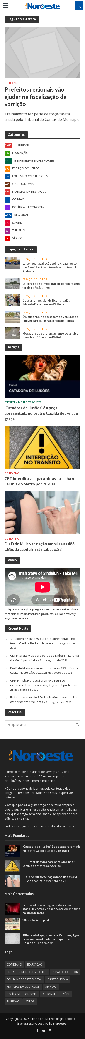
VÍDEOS (30, 1001)
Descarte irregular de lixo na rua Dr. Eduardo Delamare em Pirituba (46, 302)
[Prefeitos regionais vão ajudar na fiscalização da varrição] (42, 52)
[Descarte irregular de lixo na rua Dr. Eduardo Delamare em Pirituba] (12, 300)
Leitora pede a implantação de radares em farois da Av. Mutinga (51, 285)
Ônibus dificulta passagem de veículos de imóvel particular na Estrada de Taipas (50, 319)
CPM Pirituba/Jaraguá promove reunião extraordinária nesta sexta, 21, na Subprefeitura (43, 682)
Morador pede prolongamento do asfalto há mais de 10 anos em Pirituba (50, 335)
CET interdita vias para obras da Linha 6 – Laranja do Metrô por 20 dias (41, 481)
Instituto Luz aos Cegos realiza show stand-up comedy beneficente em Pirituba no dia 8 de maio (51, 909)
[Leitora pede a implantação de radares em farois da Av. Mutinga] (12, 283)
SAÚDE (65, 994)
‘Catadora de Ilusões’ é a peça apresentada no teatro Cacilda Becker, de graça (41, 413)
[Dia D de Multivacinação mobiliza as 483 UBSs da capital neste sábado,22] (42, 513)
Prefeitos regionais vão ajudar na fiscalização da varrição (35, 97)
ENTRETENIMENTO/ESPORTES (23, 402)
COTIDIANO (12, 83)
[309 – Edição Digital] (12, 924)
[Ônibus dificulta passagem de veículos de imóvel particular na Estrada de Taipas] (12, 316)
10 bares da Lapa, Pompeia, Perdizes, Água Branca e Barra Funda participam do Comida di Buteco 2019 (50, 939)
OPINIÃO (50, 987)
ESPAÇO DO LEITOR (34, 259)
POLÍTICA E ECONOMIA (22, 994)
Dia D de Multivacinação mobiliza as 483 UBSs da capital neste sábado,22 (40, 546)
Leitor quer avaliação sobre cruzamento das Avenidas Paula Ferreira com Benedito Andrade (50, 267)
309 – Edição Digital (35, 920)
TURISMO (13, 1001)
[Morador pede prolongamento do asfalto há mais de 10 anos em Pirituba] (12, 333)
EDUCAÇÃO (34, 964)
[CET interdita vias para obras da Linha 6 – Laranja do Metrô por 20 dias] (42, 447)
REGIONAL (49, 994)
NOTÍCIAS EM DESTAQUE (23, 987)
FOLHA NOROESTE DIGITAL (24, 979)
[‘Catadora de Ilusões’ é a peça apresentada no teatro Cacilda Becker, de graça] (42, 376)
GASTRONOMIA (57, 979)
